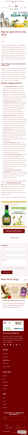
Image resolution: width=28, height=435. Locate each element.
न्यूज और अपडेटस (6, 366)
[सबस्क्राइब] (23, 418)
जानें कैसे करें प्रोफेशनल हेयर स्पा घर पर (14, 300)
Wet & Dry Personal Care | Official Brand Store (15, 432)
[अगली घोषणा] (25, 1)
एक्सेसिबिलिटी (5, 385)
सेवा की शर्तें (5, 407)
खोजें (4, 379)
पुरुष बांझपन (5, 363)
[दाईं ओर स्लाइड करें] (17, 315)
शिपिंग (4, 397)
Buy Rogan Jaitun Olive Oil (14, 231)
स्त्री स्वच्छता (5, 353)
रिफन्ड (4, 401)
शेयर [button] (3, 41)
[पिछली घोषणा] (2, 1)
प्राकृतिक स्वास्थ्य (6, 360)
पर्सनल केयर (5, 357)
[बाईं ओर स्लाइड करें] (10, 315)
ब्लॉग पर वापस (15, 238)
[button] (2, 7)
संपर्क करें (4, 388)
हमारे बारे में (5, 375)
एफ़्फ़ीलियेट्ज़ (5, 382)
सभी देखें (25, 279)
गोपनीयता (4, 404)
